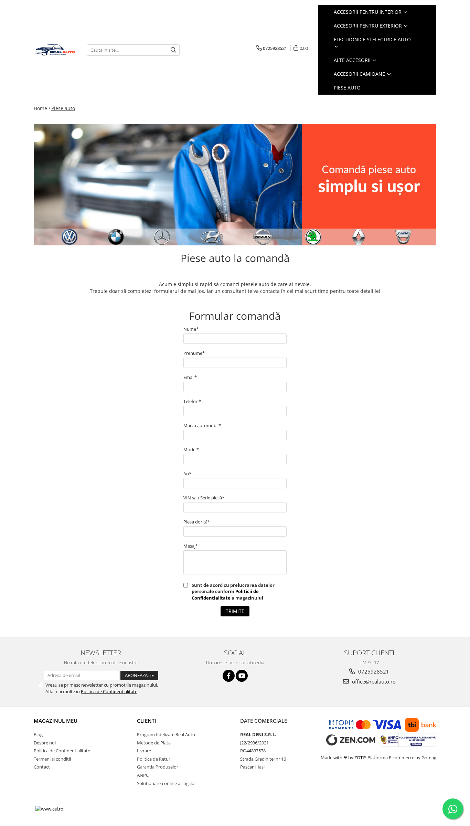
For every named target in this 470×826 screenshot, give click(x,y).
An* (187, 473)
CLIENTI (146, 720)
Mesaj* (190, 546)
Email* (190, 377)
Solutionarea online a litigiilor (166, 783)
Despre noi (45, 743)
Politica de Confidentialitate (109, 691)
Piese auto (63, 108)
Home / (42, 108)
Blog (38, 734)
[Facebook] (229, 676)
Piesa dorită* (196, 522)
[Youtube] (242, 676)
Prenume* (194, 353)
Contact (42, 767)
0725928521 (373, 671)
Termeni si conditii (52, 759)
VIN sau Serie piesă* (203, 498)
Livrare (144, 751)
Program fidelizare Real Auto (166, 734)
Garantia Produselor (157, 767)
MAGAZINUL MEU (55, 720)
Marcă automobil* (202, 425)
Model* (191, 449)
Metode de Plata (154, 743)
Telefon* (192, 401)
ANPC (143, 775)
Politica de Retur (153, 759)
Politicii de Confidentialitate (225, 594)
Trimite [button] (235, 611)
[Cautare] (173, 50)
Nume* (191, 329)
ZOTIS (360, 757)
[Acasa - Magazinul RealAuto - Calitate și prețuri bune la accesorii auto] (55, 49)
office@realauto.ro (373, 681)
